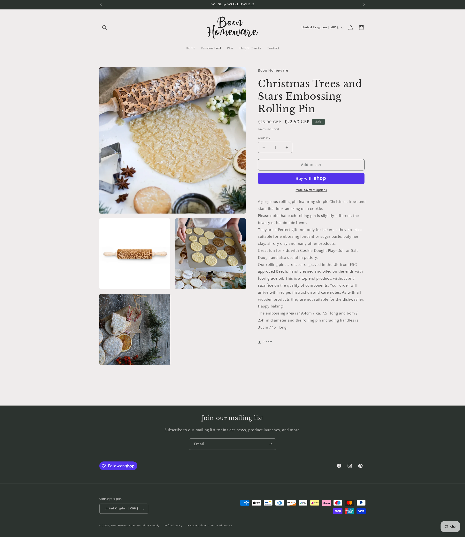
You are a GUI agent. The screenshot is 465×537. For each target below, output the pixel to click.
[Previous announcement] (101, 4)
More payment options (311, 190)
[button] (104, 27)
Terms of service (221, 525)
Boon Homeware (121, 525)
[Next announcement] (364, 4)
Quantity (264, 137)
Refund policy (173, 525)
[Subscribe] (270, 444)
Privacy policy (196, 525)
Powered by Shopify (146, 525)
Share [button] (268, 342)
